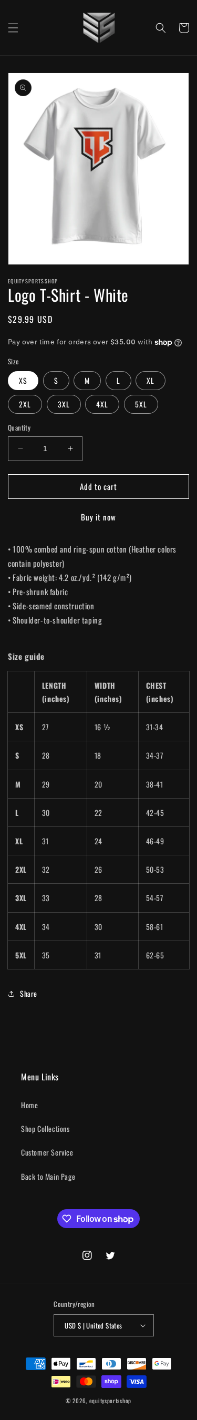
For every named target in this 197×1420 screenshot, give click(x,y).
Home (29, 1104)
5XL (141, 404)
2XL (25, 404)
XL (150, 380)
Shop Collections (45, 1128)
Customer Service (47, 1152)
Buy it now (98, 517)
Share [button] (28, 993)
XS (23, 380)
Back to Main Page (48, 1176)
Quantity (19, 428)
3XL (64, 404)
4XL (102, 404)
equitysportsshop (110, 1400)
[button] (13, 27)
